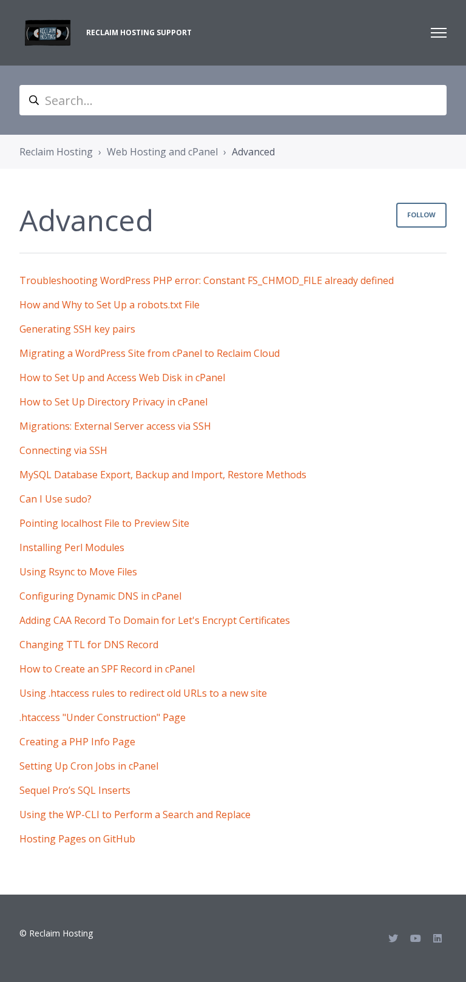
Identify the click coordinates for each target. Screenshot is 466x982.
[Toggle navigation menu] (438, 32)
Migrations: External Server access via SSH (115, 426)
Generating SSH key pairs (77, 329)
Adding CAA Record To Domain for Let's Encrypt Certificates (154, 620)
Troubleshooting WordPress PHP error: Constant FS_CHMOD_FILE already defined (206, 280)
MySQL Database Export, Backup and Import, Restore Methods (162, 474)
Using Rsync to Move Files (78, 571)
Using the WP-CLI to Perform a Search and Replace (135, 814)
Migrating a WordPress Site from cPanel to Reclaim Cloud (149, 353)
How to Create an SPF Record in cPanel (107, 669)
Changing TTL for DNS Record (88, 644)
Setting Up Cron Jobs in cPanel (88, 766)
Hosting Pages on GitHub (77, 838)
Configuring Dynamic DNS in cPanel (100, 596)
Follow (421, 214)
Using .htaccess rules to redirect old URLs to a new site (143, 693)
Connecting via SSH (63, 450)
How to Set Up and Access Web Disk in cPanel (122, 377)
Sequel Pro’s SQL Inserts (74, 790)
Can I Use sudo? (55, 499)
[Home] (47, 33)
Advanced (253, 151)
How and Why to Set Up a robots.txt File (109, 304)
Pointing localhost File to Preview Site (104, 523)
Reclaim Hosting (56, 151)
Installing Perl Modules (71, 547)
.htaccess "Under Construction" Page (102, 717)
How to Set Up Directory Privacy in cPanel (113, 401)
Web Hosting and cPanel (162, 151)
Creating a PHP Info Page (77, 741)
